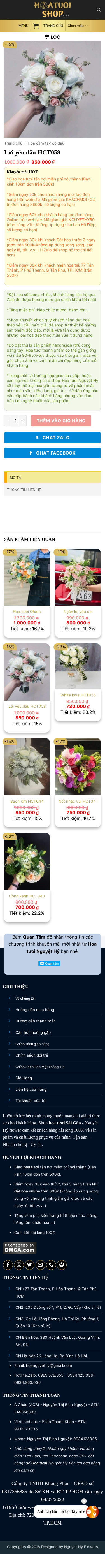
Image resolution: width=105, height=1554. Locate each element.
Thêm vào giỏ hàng (61, 420)
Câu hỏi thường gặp (33, 1032)
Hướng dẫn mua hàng (34, 1010)
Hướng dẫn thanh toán (35, 1021)
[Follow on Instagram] (19, 1265)
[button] (23, 26)
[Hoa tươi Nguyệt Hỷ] (53, 10)
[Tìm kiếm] (99, 9)
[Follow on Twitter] (29, 1265)
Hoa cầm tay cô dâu (46, 143)
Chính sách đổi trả (31, 1055)
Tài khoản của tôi (30, 1100)
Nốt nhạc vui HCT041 (78, 801)
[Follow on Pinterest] (62, 1265)
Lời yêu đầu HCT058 (27, 706)
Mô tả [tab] (15, 478)
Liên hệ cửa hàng (30, 1089)
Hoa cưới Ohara (27, 611)
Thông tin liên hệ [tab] (24, 490)
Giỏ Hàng (23, 1078)
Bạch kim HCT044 (27, 801)
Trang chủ (13, 143)
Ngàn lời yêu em (78, 611)
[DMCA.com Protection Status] (20, 1247)
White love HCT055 (78, 695)
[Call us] (51, 1265)
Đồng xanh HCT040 (27, 896)
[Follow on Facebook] (8, 1265)
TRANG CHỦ (53, 26)
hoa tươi (57, 1122)
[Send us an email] (40, 1265)
